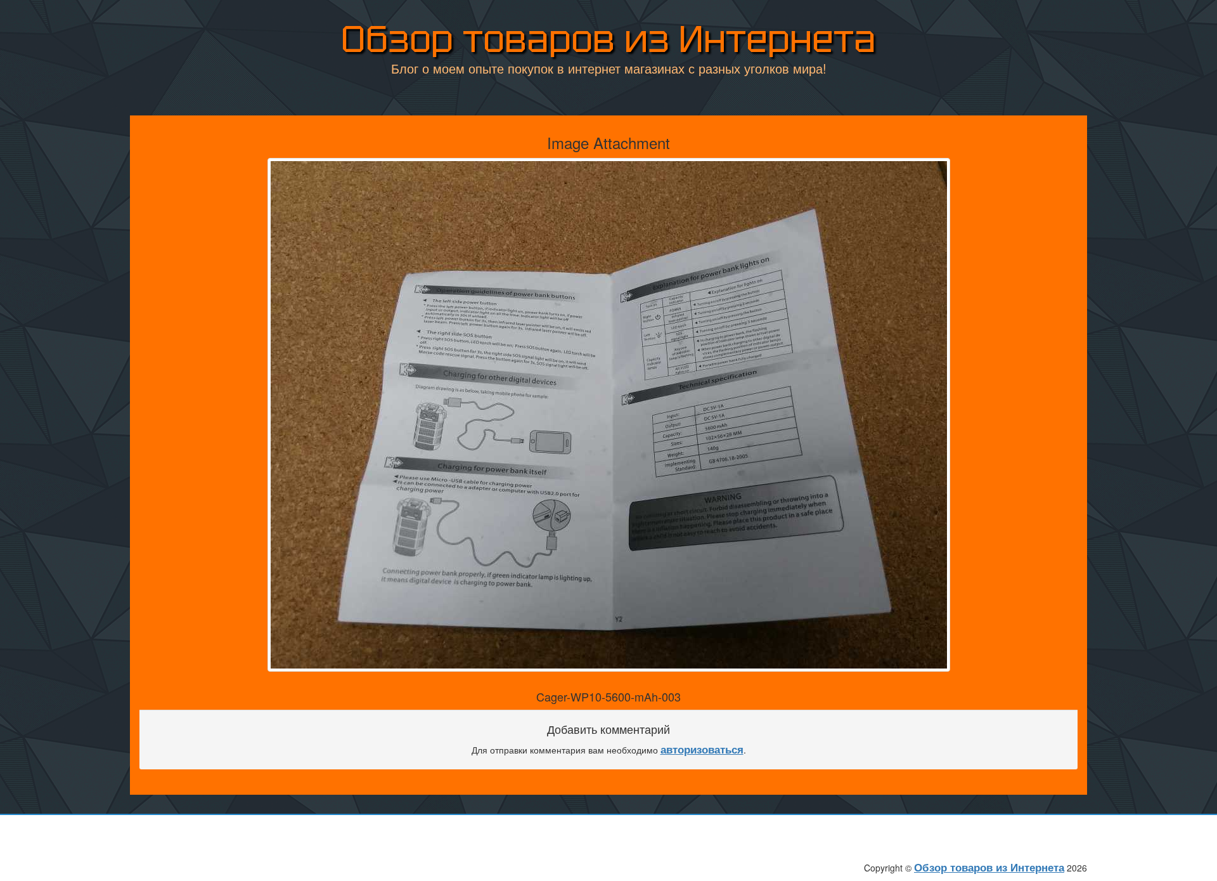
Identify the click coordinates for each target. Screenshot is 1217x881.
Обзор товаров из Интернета (608, 39)
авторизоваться (702, 749)
